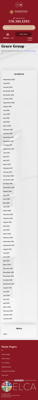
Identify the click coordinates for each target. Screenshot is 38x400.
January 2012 (7, 315)
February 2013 (8, 268)
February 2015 (8, 218)
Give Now (23, 34)
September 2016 (8, 187)
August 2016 (7, 191)
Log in (5, 334)
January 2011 (7, 319)
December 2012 (8, 272)
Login (12, 38)
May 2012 (6, 299)
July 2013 (6, 253)
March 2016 (7, 211)
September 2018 (8, 103)
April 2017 (6, 160)
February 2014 (8, 238)
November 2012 (8, 276)
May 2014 (6, 226)
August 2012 (7, 288)
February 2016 (8, 214)
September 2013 (8, 245)
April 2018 (6, 122)
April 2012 (6, 303)
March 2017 (7, 164)
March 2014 (7, 234)
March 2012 (7, 307)
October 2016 (7, 184)
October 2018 (7, 99)
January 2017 (7, 172)
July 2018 (6, 110)
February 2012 (8, 311)
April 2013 (6, 261)
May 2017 (6, 157)
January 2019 (7, 87)
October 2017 (7, 145)
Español (30, 40)
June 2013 (6, 257)
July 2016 (6, 195)
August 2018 (7, 106)
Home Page (6, 354)
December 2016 (8, 176)
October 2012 (7, 280)
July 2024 (6, 83)
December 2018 (8, 91)
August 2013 (7, 249)
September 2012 (8, 284)
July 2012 (6, 292)
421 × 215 (24, 51)
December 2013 (8, 241)
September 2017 (8, 149)
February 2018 (8, 130)
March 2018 (7, 126)
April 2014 (6, 230)
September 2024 (9, 79)
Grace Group (32, 51)
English (30, 38)
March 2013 (7, 265)
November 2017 (8, 141)
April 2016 (6, 207)
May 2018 (6, 118)
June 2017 (6, 153)
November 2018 (8, 95)
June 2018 (6, 114)
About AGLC (6, 358)
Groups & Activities (8, 371)
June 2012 (6, 295)
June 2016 (6, 199)
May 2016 (6, 203)
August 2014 (7, 222)
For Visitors (6, 363)
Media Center (6, 367)
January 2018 (7, 133)
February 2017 (8, 168)
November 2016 (8, 180)
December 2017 (8, 137)
